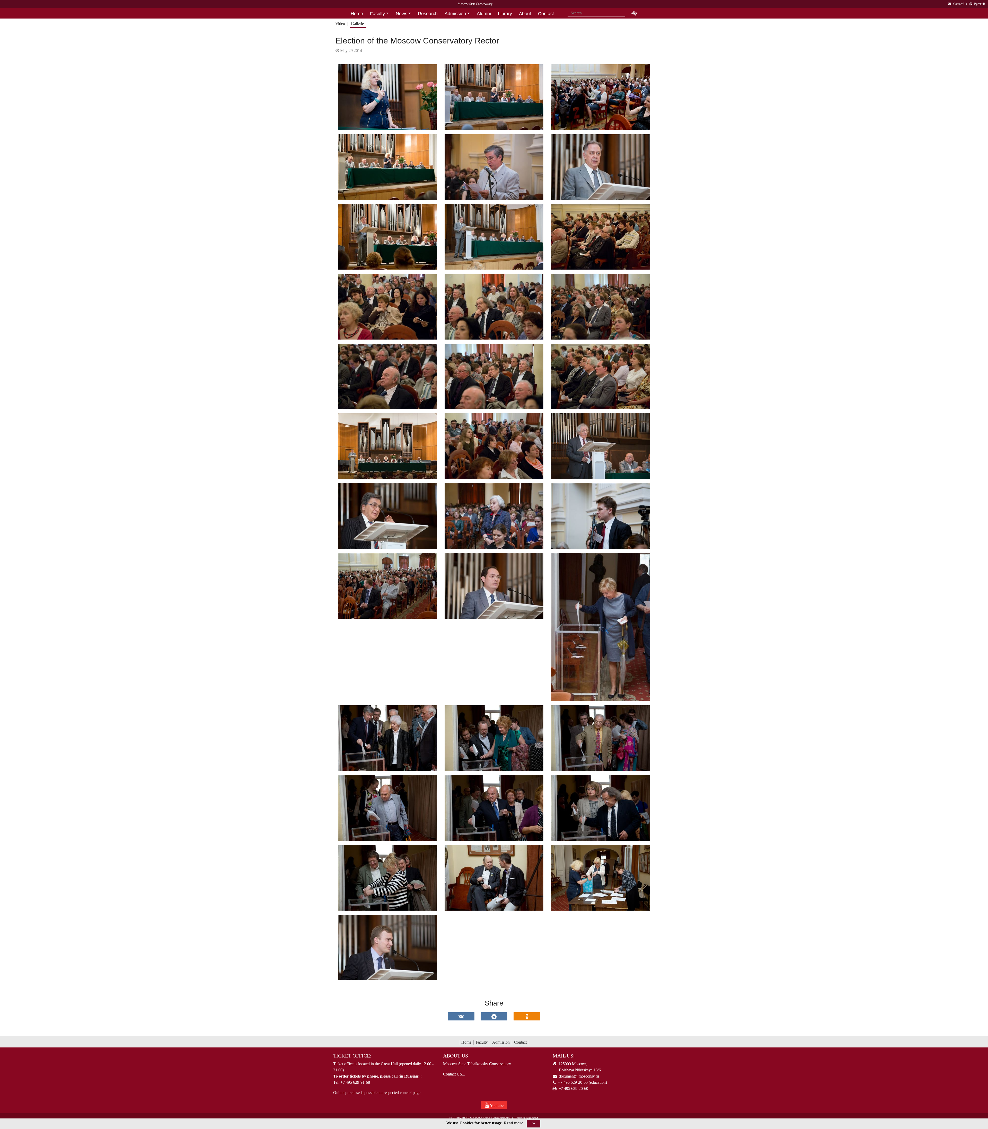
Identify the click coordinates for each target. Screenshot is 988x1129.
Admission (501, 1042)
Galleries (358, 23)
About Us (455, 1056)
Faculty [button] (377, 13)
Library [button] (505, 13)
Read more (513, 1123)
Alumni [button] (484, 13)
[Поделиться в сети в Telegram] (494, 1016)
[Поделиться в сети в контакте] (461, 1016)
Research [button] (428, 13)
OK (533, 1123)
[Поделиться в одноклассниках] (527, 1016)
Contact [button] (546, 13)
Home (466, 1042)
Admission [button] (455, 13)
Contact (520, 1042)
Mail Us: (564, 1056)
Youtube (496, 1105)
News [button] (401, 13)
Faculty (482, 1042)
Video (340, 23)
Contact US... (454, 1074)
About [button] (525, 13)
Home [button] (357, 13)
